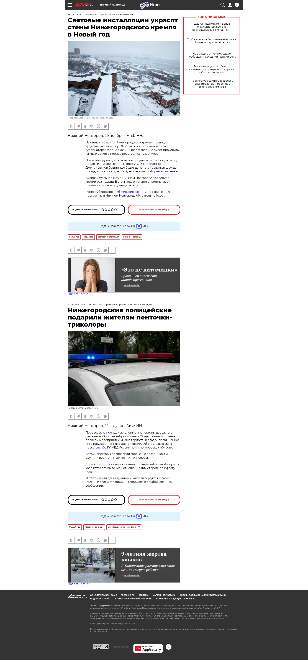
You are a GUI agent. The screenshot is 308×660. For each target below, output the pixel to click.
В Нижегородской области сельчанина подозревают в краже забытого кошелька (211, 69)
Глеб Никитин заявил (129, 192)
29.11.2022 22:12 (75, 14)
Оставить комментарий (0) (154, 209)
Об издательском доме (103, 595)
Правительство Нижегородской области (91, 118)
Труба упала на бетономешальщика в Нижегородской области (211, 41)
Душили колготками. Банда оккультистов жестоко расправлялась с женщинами (211, 26)
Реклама (143, 595)
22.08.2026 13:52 (76, 304)
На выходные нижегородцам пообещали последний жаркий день (212, 55)
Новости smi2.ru (79, 294)
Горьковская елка (164, 171)
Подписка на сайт (100, 599)
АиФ (95, 408)
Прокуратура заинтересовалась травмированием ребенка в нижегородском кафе (212, 83)
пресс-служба (96, 447)
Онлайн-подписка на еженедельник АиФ (202, 595)
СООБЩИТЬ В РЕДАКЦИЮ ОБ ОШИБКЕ (175, 599)
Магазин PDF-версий (164, 595)
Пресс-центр (128, 595)
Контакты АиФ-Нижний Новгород (133, 599)
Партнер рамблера (120, 647)
